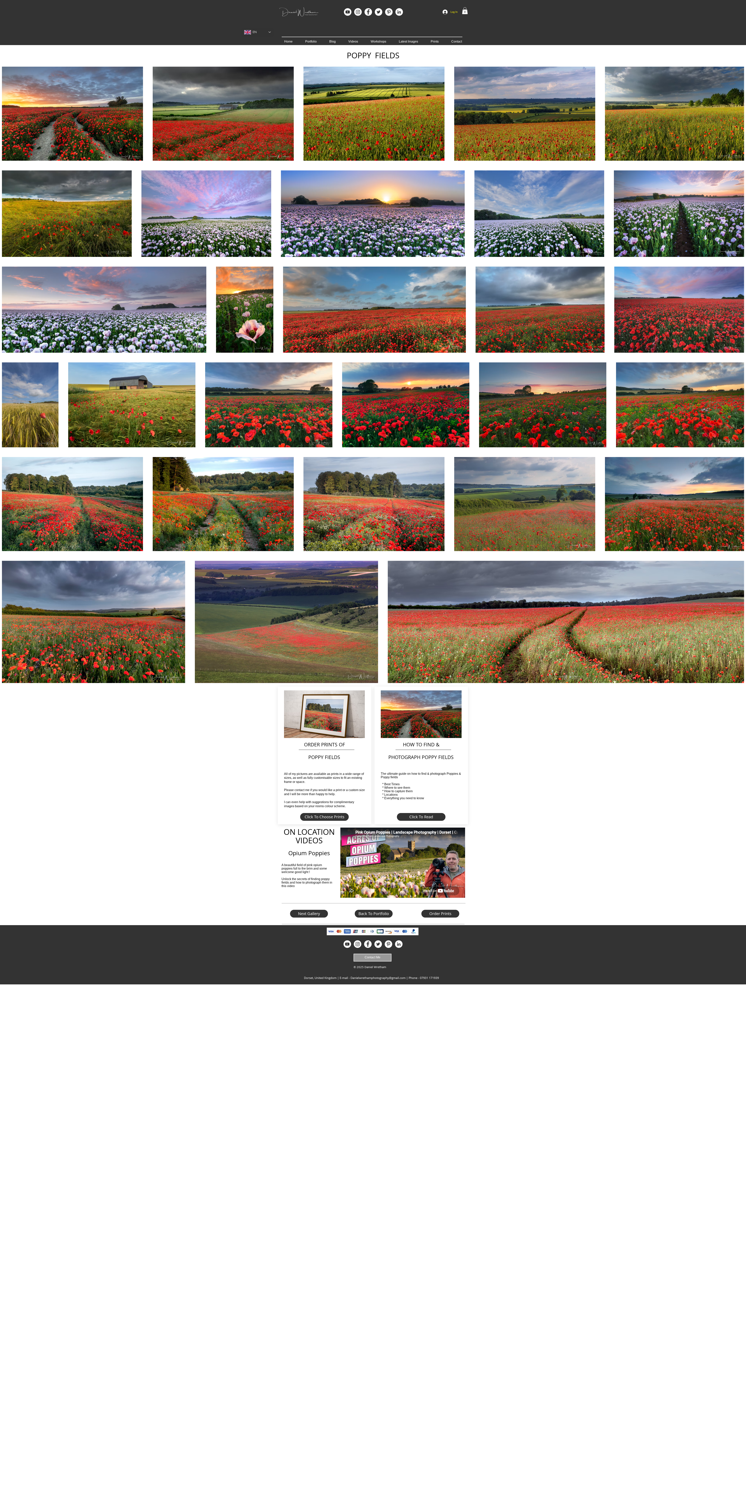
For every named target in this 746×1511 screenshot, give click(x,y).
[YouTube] (347, 12)
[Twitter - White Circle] (378, 12)
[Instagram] (358, 12)
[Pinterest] (389, 12)
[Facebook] (368, 12)
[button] (465, 10)
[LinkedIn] (399, 12)
